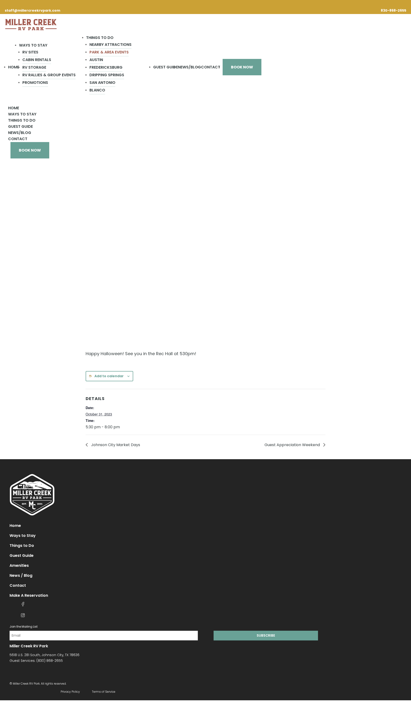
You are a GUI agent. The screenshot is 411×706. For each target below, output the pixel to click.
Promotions (35, 82)
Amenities (19, 565)
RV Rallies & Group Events (49, 75)
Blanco (97, 90)
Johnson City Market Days (115, 445)
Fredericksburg (105, 67)
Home (13, 67)
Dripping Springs (106, 75)
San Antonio (102, 82)
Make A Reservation (29, 595)
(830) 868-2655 (49, 660)
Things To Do (99, 37)
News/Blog (189, 67)
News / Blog (21, 575)
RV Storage (34, 67)
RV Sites (30, 52)
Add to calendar (109, 376)
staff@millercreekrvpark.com (32, 10)
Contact (210, 67)
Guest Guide (165, 67)
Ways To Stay (33, 45)
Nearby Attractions (110, 44)
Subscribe (266, 635)
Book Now (242, 67)
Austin (96, 59)
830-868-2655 (393, 10)
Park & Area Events (109, 52)
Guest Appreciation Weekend (292, 445)
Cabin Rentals (36, 59)
